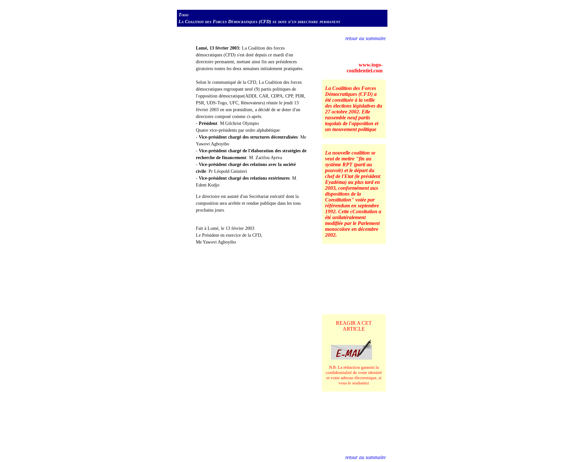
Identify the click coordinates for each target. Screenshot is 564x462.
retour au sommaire (365, 38)
